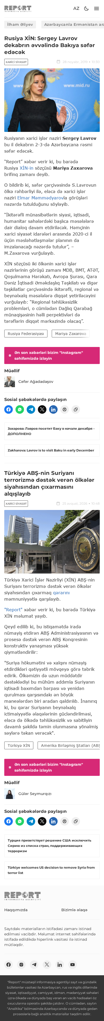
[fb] (8, 409)
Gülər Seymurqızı (34, 793)
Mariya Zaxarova (70, 333)
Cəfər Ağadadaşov (35, 381)
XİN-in (26, 167)
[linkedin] (53, 409)
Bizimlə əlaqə (74, 909)
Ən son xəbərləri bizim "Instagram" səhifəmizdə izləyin (48, 355)
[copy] (75, 409)
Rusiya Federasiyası (26, 333)
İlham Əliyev (20, 24)
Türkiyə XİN (19, 745)
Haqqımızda (15, 909)
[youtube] (72, 964)
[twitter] (42, 409)
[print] (64, 409)
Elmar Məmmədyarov (40, 197)
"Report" (13, 609)
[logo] (17, 8)
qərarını (61, 592)
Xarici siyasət (16, 62)
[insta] (21, 964)
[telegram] (31, 409)
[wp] (19, 409)
